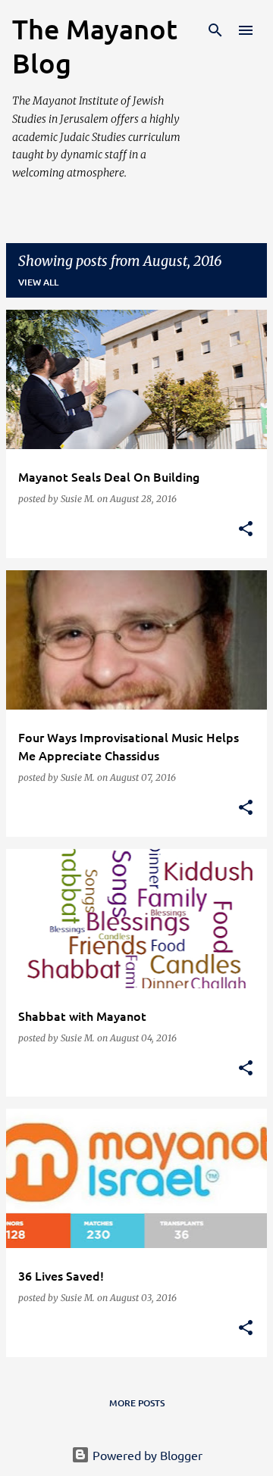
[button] (246, 530)
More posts (137, 1402)
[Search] (215, 30)
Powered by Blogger (145, 1454)
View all (38, 282)
